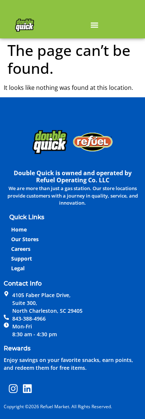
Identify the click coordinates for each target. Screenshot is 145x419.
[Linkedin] (27, 388)
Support (21, 258)
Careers (20, 248)
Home (19, 229)
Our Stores (25, 239)
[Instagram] (13, 388)
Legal (18, 268)
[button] (94, 25)
